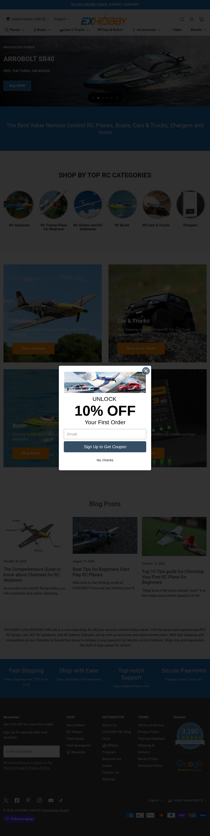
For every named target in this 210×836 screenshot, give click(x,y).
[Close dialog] (146, 371)
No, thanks (105, 460)
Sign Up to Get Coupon (105, 447)
